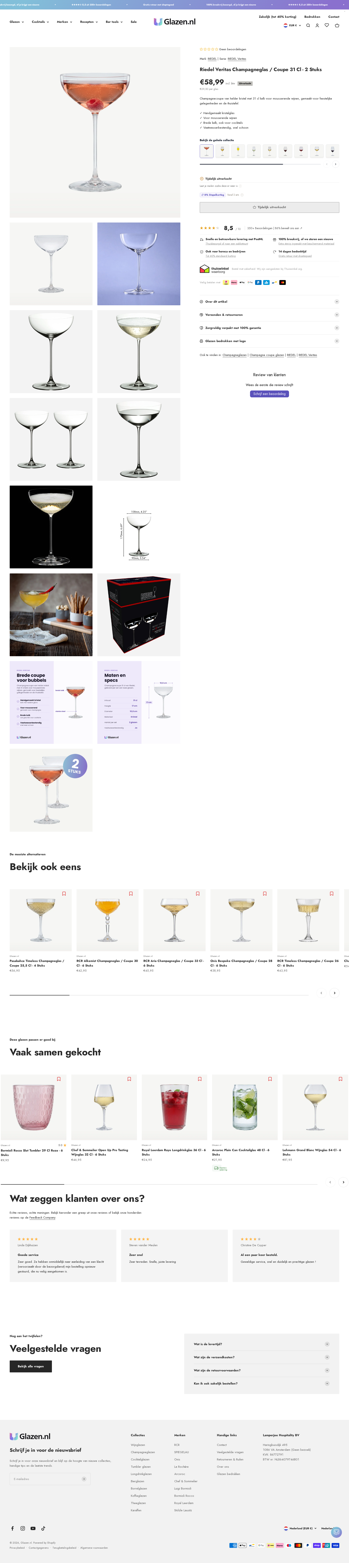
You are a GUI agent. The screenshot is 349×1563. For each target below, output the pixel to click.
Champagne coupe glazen (267, 355)
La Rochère (181, 1466)
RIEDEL (212, 59)
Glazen (15, 22)
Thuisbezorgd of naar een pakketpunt (227, 244)
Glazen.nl (14, 956)
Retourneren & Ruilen (230, 1459)
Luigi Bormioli (182, 1488)
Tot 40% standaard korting (221, 256)
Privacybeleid (17, 1548)
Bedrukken (312, 17)
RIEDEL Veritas (237, 59)
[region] (269, 151)
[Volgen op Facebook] (12, 1528)
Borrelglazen (139, 1488)
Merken (62, 22)
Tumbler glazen (141, 1466)
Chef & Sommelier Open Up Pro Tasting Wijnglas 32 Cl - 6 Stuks (99, 1152)
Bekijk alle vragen (31, 1366)
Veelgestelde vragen (230, 1452)
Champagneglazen (235, 355)
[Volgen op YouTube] (33, 1528)
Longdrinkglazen (141, 1474)
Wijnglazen (138, 1445)
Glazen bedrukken (228, 1474)
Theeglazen (138, 1503)
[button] (209, 49)
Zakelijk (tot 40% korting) (277, 17)
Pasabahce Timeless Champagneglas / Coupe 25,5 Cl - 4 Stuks (37, 963)
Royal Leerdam (183, 1503)
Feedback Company (42, 1217)
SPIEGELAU (181, 1452)
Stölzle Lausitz (183, 1510)
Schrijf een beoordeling (269, 394)
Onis (177, 1459)
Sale (134, 22)
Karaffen (136, 1510)
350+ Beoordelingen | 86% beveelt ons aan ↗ (274, 228)
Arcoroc (179, 1474)
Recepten (87, 22)
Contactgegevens (38, 1548)
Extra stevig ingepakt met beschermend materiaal (306, 244)
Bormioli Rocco (184, 1496)
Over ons (223, 1466)
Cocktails (38, 22)
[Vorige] (326, 164)
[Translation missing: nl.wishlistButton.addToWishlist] (64, 893)
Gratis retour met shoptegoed (131, 4)
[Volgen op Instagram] (22, 1528)
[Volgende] (335, 164)
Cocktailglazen (140, 1459)
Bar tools (112, 22)
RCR (177, 1445)
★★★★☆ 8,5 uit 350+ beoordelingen (64, 4)
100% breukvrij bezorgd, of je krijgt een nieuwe (204, 4)
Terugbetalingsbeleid (64, 1548)
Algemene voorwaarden (94, 1548)
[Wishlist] (326, 26)
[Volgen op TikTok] (43, 1528)
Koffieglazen (139, 1496)
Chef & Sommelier (186, 1481)
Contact (333, 17)
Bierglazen (137, 1481)
